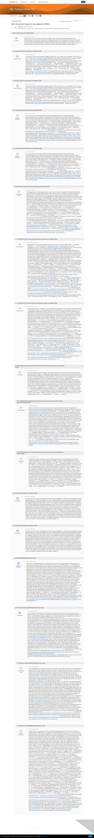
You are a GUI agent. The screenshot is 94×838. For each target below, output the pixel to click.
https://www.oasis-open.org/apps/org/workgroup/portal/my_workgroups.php (44, 72)
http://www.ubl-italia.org (31, 141)
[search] (65, 2)
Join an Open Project (52, 828)
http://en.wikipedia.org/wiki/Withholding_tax (44, 582)
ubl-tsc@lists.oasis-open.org (45, 61)
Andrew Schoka (17, 58)
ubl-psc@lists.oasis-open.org (52, 247)
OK (91, 836)
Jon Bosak (16, 40)
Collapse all (68, 21)
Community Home (13, 15)
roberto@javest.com (32, 247)
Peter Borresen (20, 246)
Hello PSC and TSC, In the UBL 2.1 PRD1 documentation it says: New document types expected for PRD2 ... (44, 28)
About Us (68, 826)
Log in (83, 1)
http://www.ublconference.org (70, 138)
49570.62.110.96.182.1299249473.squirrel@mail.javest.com (41, 619)
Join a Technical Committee (53, 830)
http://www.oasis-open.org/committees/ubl (70, 137)
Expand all (62, 21)
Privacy (67, 827)
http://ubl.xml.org (42, 138)
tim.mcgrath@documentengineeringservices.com (46, 654)
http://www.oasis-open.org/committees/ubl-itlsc (53, 140)
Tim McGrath (20, 615)
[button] (32, 2)
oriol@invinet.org (54, 246)
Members (38, 15)
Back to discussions (17, 21)
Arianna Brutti (19, 310)
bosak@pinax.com (46, 59)
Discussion (22, 15)
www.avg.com (38, 73)
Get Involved (50, 826)
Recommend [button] (79, 32)
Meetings (30, 15)
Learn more (44, 836)
